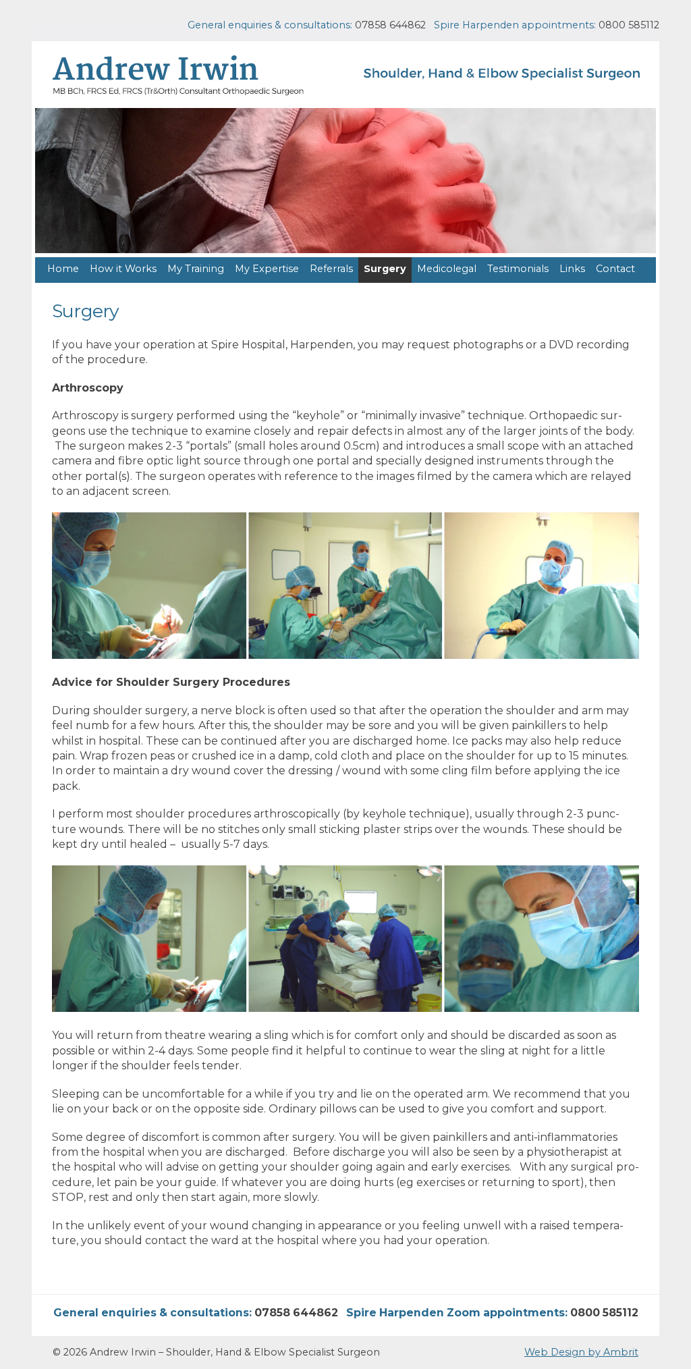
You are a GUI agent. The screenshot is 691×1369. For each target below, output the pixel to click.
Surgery (385, 269)
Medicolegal (446, 269)
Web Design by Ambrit (581, 1352)
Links (572, 269)
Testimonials (518, 269)
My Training (195, 269)
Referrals (331, 269)
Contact (615, 269)
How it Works (123, 269)
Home (63, 269)
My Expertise (267, 269)
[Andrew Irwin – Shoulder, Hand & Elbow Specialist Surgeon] (345, 76)
